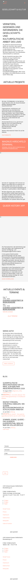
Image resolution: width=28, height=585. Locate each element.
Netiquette (6, 520)
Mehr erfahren (8, 363)
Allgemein (15, 391)
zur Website (6, 135)
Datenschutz (6, 517)
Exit (5, 473)
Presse (4, 512)
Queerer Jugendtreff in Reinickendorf (13, 301)
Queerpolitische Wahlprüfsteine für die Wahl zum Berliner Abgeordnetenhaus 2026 (14, 386)
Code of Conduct (7, 523)
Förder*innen (6, 509)
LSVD (20, 391)
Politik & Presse (7, 392)
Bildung (13, 412)
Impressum (6, 515)
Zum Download (8, 279)
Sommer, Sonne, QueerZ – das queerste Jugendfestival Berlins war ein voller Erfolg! (14, 422)
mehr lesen (6, 429)
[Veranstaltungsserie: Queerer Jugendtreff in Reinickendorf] (10, 298)
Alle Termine (12, 316)
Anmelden (13, 457)
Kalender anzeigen (8, 311)
